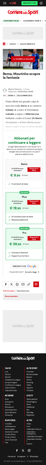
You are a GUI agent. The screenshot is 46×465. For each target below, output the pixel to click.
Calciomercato (24, 96)
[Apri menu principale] (4, 3)
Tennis (29, 380)
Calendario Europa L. (35, 436)
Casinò (29, 444)
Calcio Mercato (27, 44)
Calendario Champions (31, 433)
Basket (29, 377)
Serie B (7, 377)
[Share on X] (11, 284)
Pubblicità (30, 407)
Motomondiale (32, 374)
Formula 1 (30, 372)
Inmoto (7, 404)
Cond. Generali (11, 440)
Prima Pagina (32, 402)
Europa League (11, 382)
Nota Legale (10, 429)
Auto (7, 399)
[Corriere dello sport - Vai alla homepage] (23, 12)
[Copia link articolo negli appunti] (29, 284)
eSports (30, 388)
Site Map (30, 412)
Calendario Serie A (32, 21)
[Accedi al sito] (41, 3)
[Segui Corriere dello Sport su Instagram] (29, 450)
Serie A (11, 96)
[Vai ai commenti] (36, 284)
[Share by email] (23, 284)
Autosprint (9, 402)
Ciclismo (30, 390)
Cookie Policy (10, 434)
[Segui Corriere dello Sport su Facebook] (16, 450)
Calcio (12, 44)
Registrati (30, 415)
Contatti (8, 424)
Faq (6, 442)
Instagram (21, 456)
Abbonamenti (32, 399)
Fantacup (9, 415)
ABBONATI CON (19, 266)
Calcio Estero (10, 388)
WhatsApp (34, 456)
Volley (29, 385)
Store (29, 404)
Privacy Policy (10, 437)
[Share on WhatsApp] (17, 284)
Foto (28, 426)
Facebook (12, 456)
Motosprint (9, 407)
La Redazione (10, 426)
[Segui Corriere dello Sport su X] (23, 450)
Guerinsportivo (11, 410)
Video (29, 424)
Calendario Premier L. (34, 440)
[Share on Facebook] (6, 284)
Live (14, 3)
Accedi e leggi (31, 272)
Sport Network (10, 412)
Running (30, 382)
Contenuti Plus (11, 21)
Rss (28, 410)
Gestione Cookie (11, 432)
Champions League (12, 380)
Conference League (13, 385)
